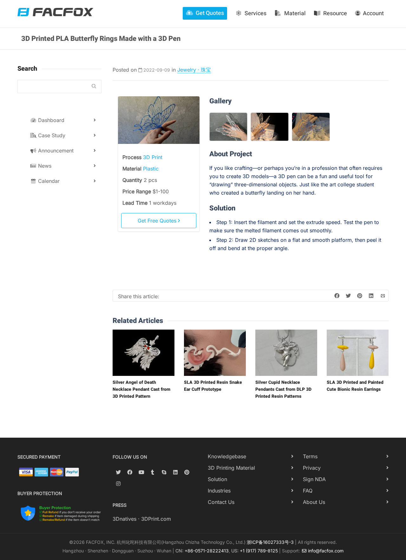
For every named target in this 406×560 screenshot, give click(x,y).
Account (373, 13)
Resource (335, 13)
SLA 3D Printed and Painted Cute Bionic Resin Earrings (355, 386)
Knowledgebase (227, 456)
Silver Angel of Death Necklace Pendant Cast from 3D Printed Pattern (141, 389)
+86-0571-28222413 (207, 550)
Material (295, 13)
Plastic (151, 168)
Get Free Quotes (158, 220)
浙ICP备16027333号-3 (270, 542)
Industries (219, 490)
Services (255, 13)
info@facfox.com (325, 550)
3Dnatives (124, 519)
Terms (310, 456)
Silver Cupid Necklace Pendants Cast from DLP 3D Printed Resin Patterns (283, 389)
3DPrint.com (156, 519)
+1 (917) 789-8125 (259, 550)
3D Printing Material (231, 468)
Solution (217, 479)
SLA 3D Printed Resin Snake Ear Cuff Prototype (213, 386)
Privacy (312, 468)
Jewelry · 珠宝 (194, 70)
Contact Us (221, 502)
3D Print (152, 157)
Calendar (48, 181)
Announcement (55, 150)
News (43, 166)
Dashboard (50, 120)
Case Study (50, 135)
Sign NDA (314, 479)
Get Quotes (210, 13)
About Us (314, 502)
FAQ (307, 490)
